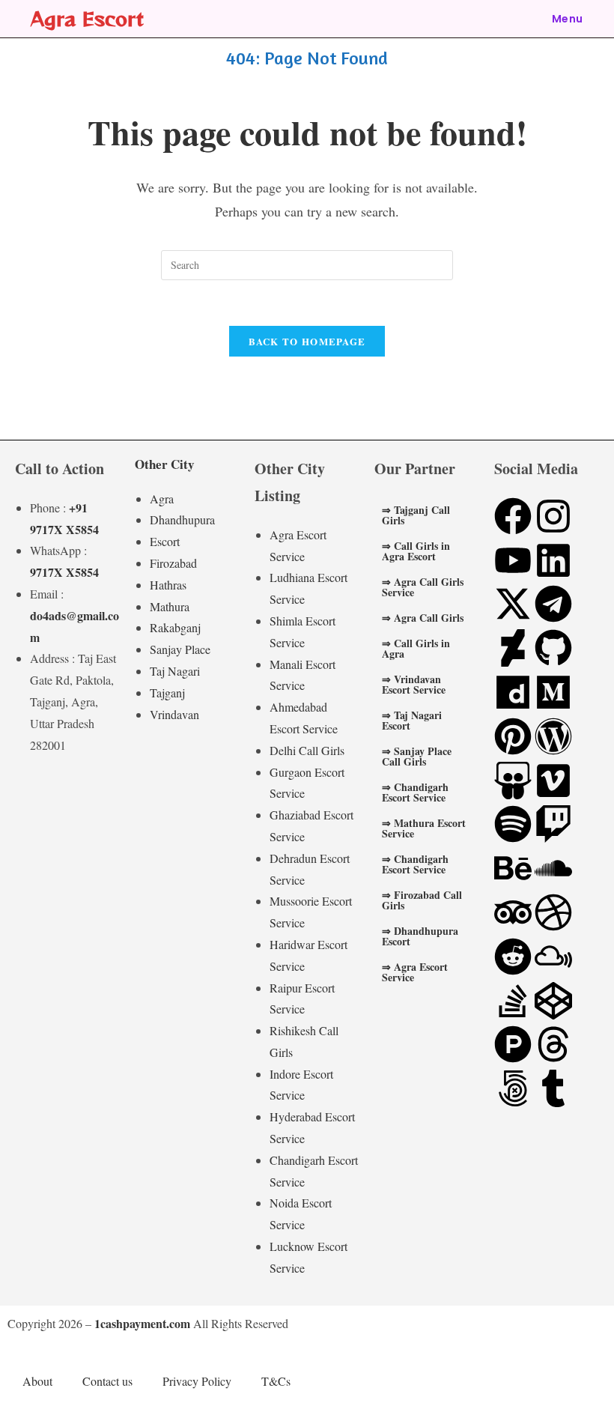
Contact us (107, 1381)
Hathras (168, 585)
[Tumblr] (553, 1088)
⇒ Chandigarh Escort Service (415, 792)
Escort (165, 541)
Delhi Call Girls (307, 750)
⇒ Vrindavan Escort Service (414, 684)
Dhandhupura (182, 519)
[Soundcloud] (553, 868)
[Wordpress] (553, 736)
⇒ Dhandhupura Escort (420, 936)
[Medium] (553, 692)
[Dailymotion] (513, 692)
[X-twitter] (513, 603)
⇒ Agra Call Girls (422, 617)
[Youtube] (513, 560)
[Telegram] (553, 603)
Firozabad (173, 563)
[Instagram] (553, 516)
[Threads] (553, 1044)
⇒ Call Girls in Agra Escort (416, 551)
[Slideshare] (513, 780)
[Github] (553, 648)
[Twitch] (553, 824)
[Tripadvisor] (513, 912)
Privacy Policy (196, 1381)
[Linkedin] (553, 560)
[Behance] (513, 868)
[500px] (513, 1088)
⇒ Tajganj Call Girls (416, 515)
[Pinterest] (513, 736)
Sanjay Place (180, 649)
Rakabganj (175, 627)
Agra (162, 498)
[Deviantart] (513, 648)
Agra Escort (87, 18)
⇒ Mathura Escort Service (424, 828)
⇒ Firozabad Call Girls (422, 900)
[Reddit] (513, 956)
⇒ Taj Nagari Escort (412, 720)
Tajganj (167, 692)
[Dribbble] (553, 912)
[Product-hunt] (513, 1044)
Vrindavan (174, 714)
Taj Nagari (175, 671)
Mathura (169, 606)
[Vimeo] (553, 780)
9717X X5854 (64, 572)
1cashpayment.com (142, 1323)
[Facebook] (513, 516)
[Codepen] (553, 1000)
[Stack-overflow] (513, 1000)
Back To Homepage (307, 341)
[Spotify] (513, 824)
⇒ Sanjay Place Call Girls (417, 756)
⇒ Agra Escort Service (415, 972)
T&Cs (276, 1381)
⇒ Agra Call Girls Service (422, 587)
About (37, 1381)
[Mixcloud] (553, 956)
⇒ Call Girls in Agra (416, 648)
